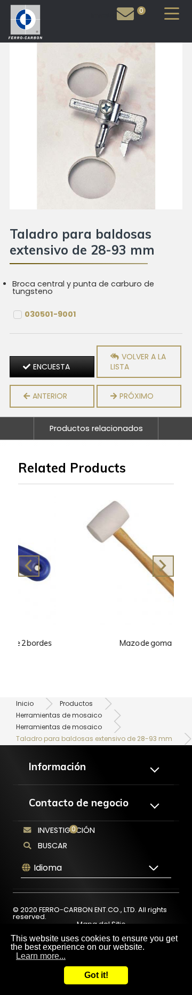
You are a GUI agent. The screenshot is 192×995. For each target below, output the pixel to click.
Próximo (136, 396)
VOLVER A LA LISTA (138, 361)
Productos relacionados (96, 428)
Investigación (113, 15)
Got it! (96, 975)
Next (163, 566)
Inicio (25, 703)
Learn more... (41, 955)
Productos (76, 703)
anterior (50, 396)
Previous (28, 566)
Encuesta (51, 366)
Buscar (52, 845)
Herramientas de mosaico (59, 715)
